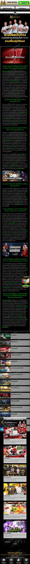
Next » (15, 544)
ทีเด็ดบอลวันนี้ (7, 496)
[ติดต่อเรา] (26, 560)
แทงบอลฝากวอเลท (16, 394)
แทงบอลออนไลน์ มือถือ (17, 368)
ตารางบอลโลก (7, 458)
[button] (15, 13)
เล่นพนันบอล (14, 361)
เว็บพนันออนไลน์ (7, 533)
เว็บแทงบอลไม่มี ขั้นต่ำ (17, 374)
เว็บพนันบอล (14, 342)
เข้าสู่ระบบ (11, 562)
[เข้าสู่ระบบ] (11, 560)
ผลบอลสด (13, 335)
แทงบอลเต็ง (14, 348)
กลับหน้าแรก (3, 562)
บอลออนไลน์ (14, 381)
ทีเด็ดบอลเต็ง (7, 439)
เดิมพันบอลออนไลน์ (16, 355)
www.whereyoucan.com (20, 557)
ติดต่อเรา (26, 562)
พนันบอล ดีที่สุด (15, 401)
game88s (6, 514)
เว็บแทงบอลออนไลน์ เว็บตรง (17, 122)
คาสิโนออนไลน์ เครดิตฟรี (11, 146)
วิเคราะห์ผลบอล (15, 388)
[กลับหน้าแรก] (4, 560)
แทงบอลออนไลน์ (7, 477)
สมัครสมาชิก (18, 562)
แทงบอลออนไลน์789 (16, 407)
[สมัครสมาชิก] (19, 560)
